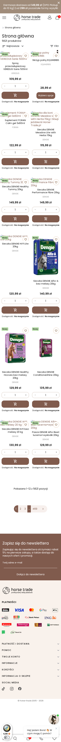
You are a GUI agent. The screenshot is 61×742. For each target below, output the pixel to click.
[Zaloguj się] (50, 17)
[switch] (7, 737)
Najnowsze (13, 46)
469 (35, 509)
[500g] (57, 50)
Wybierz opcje (45, 95)
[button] (15, 738)
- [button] (4, 86)
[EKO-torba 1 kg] (57, 52)
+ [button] (26, 86)
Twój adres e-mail (12, 562)
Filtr (54, 46)
